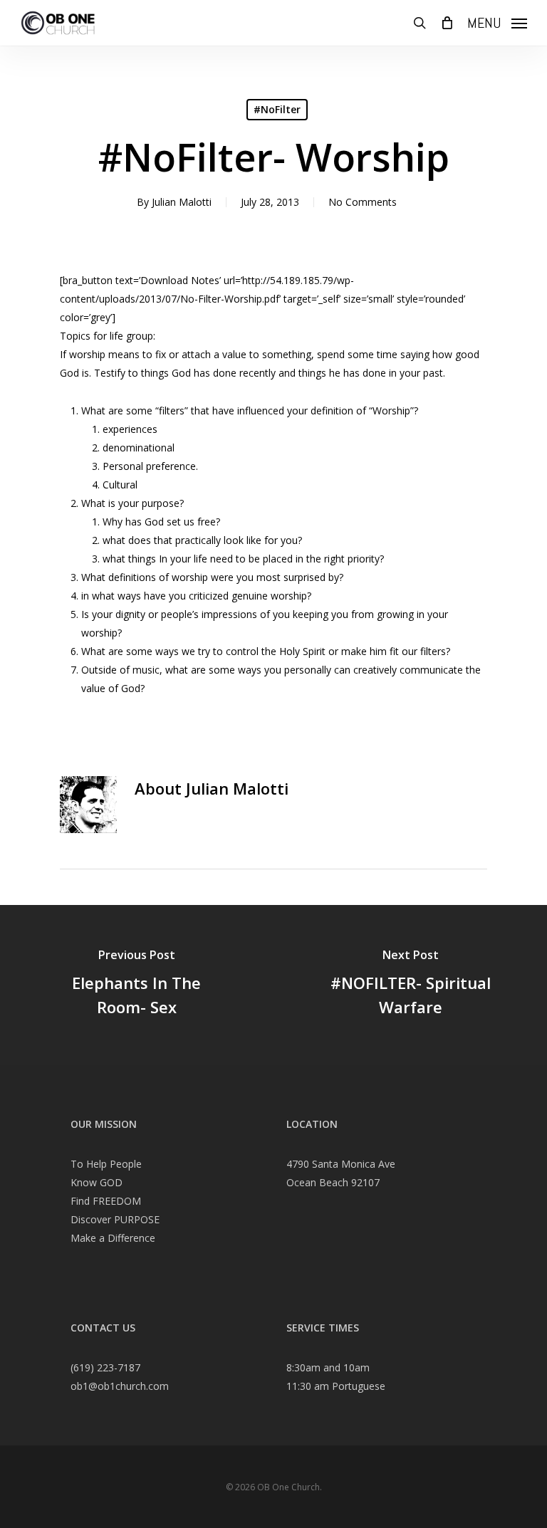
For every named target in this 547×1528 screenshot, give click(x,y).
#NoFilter (277, 109)
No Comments (362, 202)
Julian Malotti (182, 202)
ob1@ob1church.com (120, 1386)
